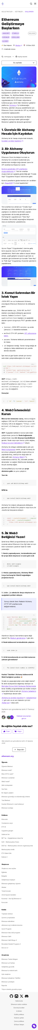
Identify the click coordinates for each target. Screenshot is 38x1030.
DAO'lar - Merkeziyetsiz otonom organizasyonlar (17, 846)
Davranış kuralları (19, 1008)
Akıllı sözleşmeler (7, 785)
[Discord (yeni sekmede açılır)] (26, 996)
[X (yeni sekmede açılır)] (21, 996)
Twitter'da (6, 703)
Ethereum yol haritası (8, 963)
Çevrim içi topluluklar (8, 917)
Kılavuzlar (5, 819)
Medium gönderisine (18, 638)
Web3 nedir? (6, 781)
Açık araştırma (6, 974)
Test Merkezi (6, 800)
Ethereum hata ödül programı (11, 932)
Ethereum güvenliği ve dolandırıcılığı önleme (16, 796)
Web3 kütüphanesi (8, 449)
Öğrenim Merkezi (7, 766)
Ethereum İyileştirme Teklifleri (11, 978)
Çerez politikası (19, 1021)
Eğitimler (19, 11)
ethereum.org (8, 756)
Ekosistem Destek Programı (11, 944)
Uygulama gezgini (7, 830)
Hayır (20, 731)
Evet (8, 731)
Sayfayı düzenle (21, 57)
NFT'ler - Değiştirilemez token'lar (12, 838)
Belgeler (4, 876)
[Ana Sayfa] (3, 3)
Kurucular (5, 902)
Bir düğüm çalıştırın (7, 793)
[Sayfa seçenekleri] (13, 56)
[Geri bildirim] (34, 1026)
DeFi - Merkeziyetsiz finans (10, 842)
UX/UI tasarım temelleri (9, 895)
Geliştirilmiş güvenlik (8, 967)
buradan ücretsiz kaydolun (12, 141)
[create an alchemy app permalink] (1, 151)
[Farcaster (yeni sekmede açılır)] (16, 996)
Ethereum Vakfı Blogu (9, 940)
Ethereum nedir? (7, 770)
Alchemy (13, 105)
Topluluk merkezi (7, 914)
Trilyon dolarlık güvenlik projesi (12, 989)
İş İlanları (19, 1011)
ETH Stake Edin (6, 853)
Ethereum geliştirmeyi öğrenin (11, 883)
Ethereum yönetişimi (8, 982)
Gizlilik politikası (19, 1014)
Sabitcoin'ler (6, 834)
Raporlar (4, 985)
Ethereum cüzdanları (8, 778)
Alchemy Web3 (19, 457)
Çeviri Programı (6, 929)
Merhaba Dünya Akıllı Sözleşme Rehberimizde (19, 686)
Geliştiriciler (7, 11)
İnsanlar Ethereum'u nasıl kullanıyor (13, 804)
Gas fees (4, 789)
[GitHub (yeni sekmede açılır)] (11, 996)
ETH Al (4, 827)
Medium (18, 45)
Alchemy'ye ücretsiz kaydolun (13, 698)
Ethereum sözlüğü (7, 808)
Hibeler (4, 887)
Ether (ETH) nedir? (7, 774)
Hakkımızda (19, 1001)
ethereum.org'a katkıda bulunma (12, 925)
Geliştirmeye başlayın (8, 880)
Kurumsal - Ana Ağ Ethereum (11, 898)
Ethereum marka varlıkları (19, 1004)
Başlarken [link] (29, 11)
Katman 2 (4, 857)
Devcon (5, 948)
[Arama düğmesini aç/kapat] (31, 4)
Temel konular (6, 891)
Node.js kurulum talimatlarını (13, 443)
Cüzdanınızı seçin (7, 823)
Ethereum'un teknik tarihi (9, 970)
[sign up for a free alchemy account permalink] (1, 132)
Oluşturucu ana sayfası (9, 868)
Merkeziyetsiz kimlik (8, 849)
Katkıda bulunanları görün (24, 717)
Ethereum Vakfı (6, 936)
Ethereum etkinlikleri (8, 921)
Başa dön (20, 750)
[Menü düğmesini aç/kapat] (35, 4)
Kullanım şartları (19, 1018)
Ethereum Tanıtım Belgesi (10, 959)
